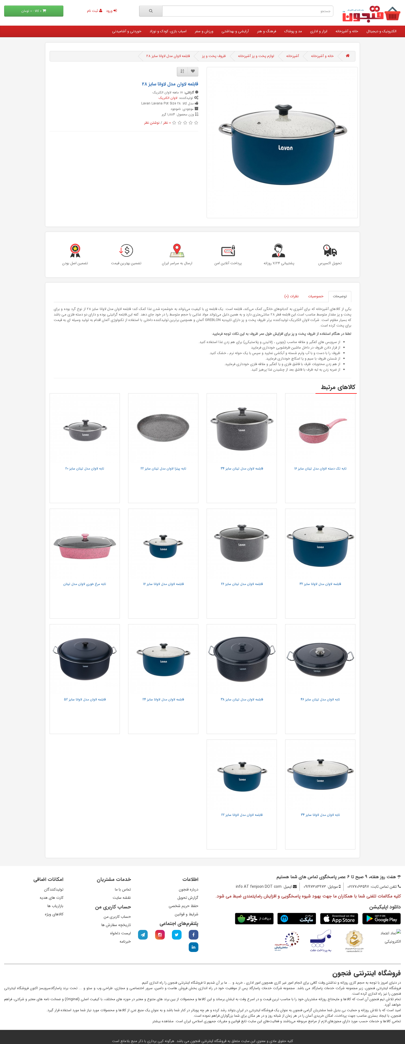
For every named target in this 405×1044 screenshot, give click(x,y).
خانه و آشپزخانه (347, 31)
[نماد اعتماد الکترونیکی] (388, 937)
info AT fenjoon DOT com (259, 887)
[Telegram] (143, 935)
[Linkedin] (193, 947)
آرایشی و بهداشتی (235, 31)
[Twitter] (177, 935)
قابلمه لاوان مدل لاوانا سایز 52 (85, 699)
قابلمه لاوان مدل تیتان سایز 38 (242, 699)
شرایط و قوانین (186, 914)
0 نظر (167, 123)
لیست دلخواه (120, 933)
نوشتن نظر (152, 123)
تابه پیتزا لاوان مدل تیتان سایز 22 (163, 468)
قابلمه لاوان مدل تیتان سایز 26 (242, 584)
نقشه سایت (122, 898)
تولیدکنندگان (53, 889)
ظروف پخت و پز (214, 56)
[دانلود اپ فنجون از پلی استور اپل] (339, 918)
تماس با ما (123, 889)
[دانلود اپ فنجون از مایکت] (296, 918)
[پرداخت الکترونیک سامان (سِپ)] (287, 941)
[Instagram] (160, 935)
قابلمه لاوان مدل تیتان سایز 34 (242, 468)
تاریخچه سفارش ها (116, 925)
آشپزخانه (292, 56)
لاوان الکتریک (168, 98)
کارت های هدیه (51, 898)
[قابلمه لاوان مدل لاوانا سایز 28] (282, 142)
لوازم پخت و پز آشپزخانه (256, 56)
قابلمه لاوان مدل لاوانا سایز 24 (163, 699)
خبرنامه (125, 941)
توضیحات (340, 296)
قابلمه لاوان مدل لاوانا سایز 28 (168, 56)
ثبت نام (93, 11)
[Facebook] (193, 935)
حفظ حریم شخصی (183, 906)
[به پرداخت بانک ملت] (321, 941)
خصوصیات (315, 296)
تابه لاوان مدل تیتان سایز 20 (84, 468)
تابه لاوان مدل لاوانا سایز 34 (320, 815)
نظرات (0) (291, 296)
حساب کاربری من (117, 917)
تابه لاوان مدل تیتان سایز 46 (320, 699)
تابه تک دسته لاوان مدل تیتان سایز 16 (320, 468)
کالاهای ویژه (54, 914)
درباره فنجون (188, 889)
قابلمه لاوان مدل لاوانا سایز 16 (163, 584)
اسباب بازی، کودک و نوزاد (168, 31)
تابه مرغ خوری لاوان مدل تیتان (84, 584)
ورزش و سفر (204, 31)
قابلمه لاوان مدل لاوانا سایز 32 (320, 584)
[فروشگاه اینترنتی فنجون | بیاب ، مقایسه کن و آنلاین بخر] (371, 14)
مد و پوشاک (293, 31)
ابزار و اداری (318, 31)
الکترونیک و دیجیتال (381, 31)
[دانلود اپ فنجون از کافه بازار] (254, 918)
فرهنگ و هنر (266, 31)
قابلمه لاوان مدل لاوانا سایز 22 (242, 815)
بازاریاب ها (55, 906)
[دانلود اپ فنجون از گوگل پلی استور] (381, 918)
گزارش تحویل (187, 898)
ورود (110, 11)
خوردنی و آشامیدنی (126, 31)
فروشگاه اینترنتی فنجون (207, 1041)
